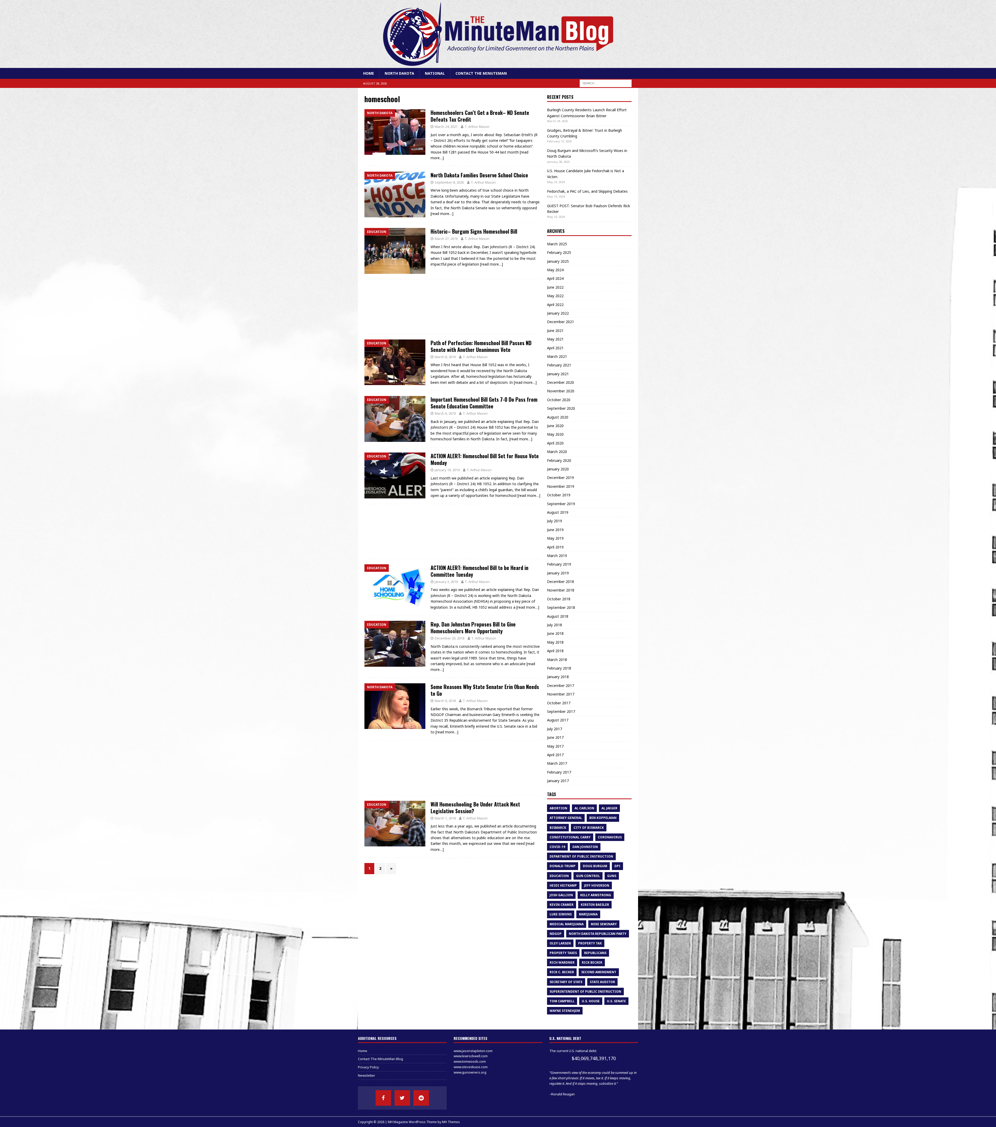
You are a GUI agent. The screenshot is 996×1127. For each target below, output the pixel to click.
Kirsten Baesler (595, 904)
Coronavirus (610, 837)
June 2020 (555, 425)
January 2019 (558, 573)
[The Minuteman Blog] (498, 64)
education (559, 876)
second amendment (598, 972)
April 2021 (555, 347)
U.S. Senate (616, 1001)
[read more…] (442, 213)
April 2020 (555, 443)
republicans (595, 953)
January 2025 (558, 261)
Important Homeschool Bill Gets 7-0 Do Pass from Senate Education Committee (484, 402)
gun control (588, 876)
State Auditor (602, 982)
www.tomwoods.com (470, 1061)
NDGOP (556, 933)
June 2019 (555, 529)
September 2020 (561, 408)
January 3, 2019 (446, 581)
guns (611, 876)
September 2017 (561, 711)
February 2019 (559, 564)
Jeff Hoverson (596, 885)
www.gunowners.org (470, 1072)
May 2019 (555, 538)
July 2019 (554, 520)
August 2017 (557, 720)
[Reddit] (421, 1098)
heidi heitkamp (563, 885)
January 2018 (558, 676)
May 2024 (555, 269)
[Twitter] (402, 1098)
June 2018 (555, 633)
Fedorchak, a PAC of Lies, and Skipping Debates (587, 191)
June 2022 (555, 287)
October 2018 (558, 598)
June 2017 (555, 737)
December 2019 (560, 477)
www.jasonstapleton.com (473, 1050)
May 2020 (555, 434)
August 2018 (557, 616)
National (435, 73)
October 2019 (558, 494)
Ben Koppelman (603, 818)
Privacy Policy (368, 1067)
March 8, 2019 (445, 356)
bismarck (558, 827)
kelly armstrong (595, 895)
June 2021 (555, 330)
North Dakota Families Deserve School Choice (479, 175)
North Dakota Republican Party (597, 933)
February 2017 (559, 772)
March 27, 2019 (446, 238)
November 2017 (560, 694)
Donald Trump (563, 866)
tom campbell (562, 1001)
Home (368, 73)
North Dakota (399, 73)
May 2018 (555, 642)
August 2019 (557, 512)
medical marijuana (567, 924)
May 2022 (555, 295)
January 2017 (558, 780)
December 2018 (560, 581)
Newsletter (366, 1075)
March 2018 (557, 659)
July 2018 (554, 624)
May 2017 (555, 746)
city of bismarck (588, 827)
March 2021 (557, 356)
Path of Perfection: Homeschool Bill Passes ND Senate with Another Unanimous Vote (481, 346)
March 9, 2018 (445, 700)
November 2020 (560, 390)
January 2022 (558, 313)
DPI (617, 866)
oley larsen (560, 943)
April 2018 (555, 650)
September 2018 (561, 607)
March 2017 (557, 763)
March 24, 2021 (446, 126)
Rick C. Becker (562, 972)
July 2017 (554, 728)
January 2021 (558, 373)
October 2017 (558, 702)
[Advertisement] (452, 306)
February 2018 (559, 668)
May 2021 (555, 339)
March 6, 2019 (445, 413)
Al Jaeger (609, 808)
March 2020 (557, 451)
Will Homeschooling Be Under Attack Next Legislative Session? (475, 807)
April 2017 (555, 754)
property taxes (563, 953)
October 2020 (558, 399)
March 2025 (557, 243)
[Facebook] (383, 1098)
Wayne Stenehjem (565, 1010)
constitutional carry (570, 837)
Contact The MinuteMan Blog (380, 1058)
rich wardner (562, 962)
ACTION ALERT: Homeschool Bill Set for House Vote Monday (485, 459)
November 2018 (560, 590)
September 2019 (561, 503)
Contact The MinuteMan (481, 73)
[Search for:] (606, 83)
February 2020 (559, 460)
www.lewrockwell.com (471, 1056)
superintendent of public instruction (585, 991)
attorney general (566, 818)
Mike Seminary (604, 924)
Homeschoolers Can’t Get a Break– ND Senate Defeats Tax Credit (480, 116)
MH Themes (451, 1122)
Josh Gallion (561, 895)
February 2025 (559, 252)
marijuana (588, 914)
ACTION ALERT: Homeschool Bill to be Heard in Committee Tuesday (479, 571)
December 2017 (560, 685)
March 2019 (557, 555)
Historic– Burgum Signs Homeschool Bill (474, 231)
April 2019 (555, 547)
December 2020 (560, 382)
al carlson (584, 808)
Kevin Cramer (561, 904)
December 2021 (560, 321)
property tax (590, 943)
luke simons (561, 914)
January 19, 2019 (447, 470)
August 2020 (557, 417)
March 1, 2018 (445, 818)
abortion (558, 808)
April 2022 (555, 304)
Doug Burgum (595, 866)
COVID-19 (557, 847)
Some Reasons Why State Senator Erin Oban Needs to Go (485, 690)
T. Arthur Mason (477, 126)
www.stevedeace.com (471, 1067)
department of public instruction (581, 856)
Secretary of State (566, 982)
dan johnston (585, 847)
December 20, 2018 (449, 638)
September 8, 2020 (449, 182)
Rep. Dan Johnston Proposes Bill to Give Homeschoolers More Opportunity (473, 627)
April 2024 (555, 278)
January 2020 (558, 469)
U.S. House (591, 1001)
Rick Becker (592, 962)
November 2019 (560, 486)
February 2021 (559, 365)
